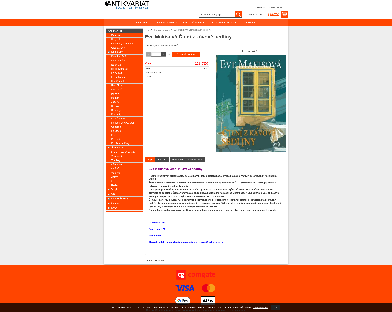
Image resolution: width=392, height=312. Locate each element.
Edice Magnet (118, 77)
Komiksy (116, 110)
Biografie (116, 39)
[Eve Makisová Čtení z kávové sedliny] (251, 103)
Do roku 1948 (118, 56)
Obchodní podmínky (166, 22)
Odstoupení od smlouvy (223, 22)
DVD (114, 207)
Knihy (148, 77)
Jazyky (115, 102)
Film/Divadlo (118, 81)
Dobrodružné (118, 60)
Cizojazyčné (118, 47)
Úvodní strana (142, 22)
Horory (115, 93)
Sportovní (116, 156)
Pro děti (115, 139)
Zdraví (114, 176)
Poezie (115, 135)
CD (113, 193)
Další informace (260, 307)
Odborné (116, 126)
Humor (115, 97)
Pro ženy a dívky (153, 73)
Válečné (115, 172)
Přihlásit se (260, 7)
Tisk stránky (159, 260)
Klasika (115, 106)
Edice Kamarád (119, 68)
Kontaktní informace (193, 22)
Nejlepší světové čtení (123, 122)
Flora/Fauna (118, 85)
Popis (150, 159)
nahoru (148, 260)
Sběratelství (117, 147)
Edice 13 (116, 64)
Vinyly (114, 189)
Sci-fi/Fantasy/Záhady (123, 152)
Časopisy (116, 203)
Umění (115, 168)
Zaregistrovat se (275, 7)
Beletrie (115, 35)
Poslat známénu (195, 159)
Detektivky (117, 51)
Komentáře (177, 159)
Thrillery (115, 160)
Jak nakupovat (249, 22)
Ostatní (115, 181)
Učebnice (116, 164)
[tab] (150, 159)
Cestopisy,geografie (122, 43)
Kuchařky (116, 114)
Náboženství (118, 118)
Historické (116, 89)
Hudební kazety (119, 198)
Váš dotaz (162, 159)
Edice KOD (117, 73)
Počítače (116, 130)
